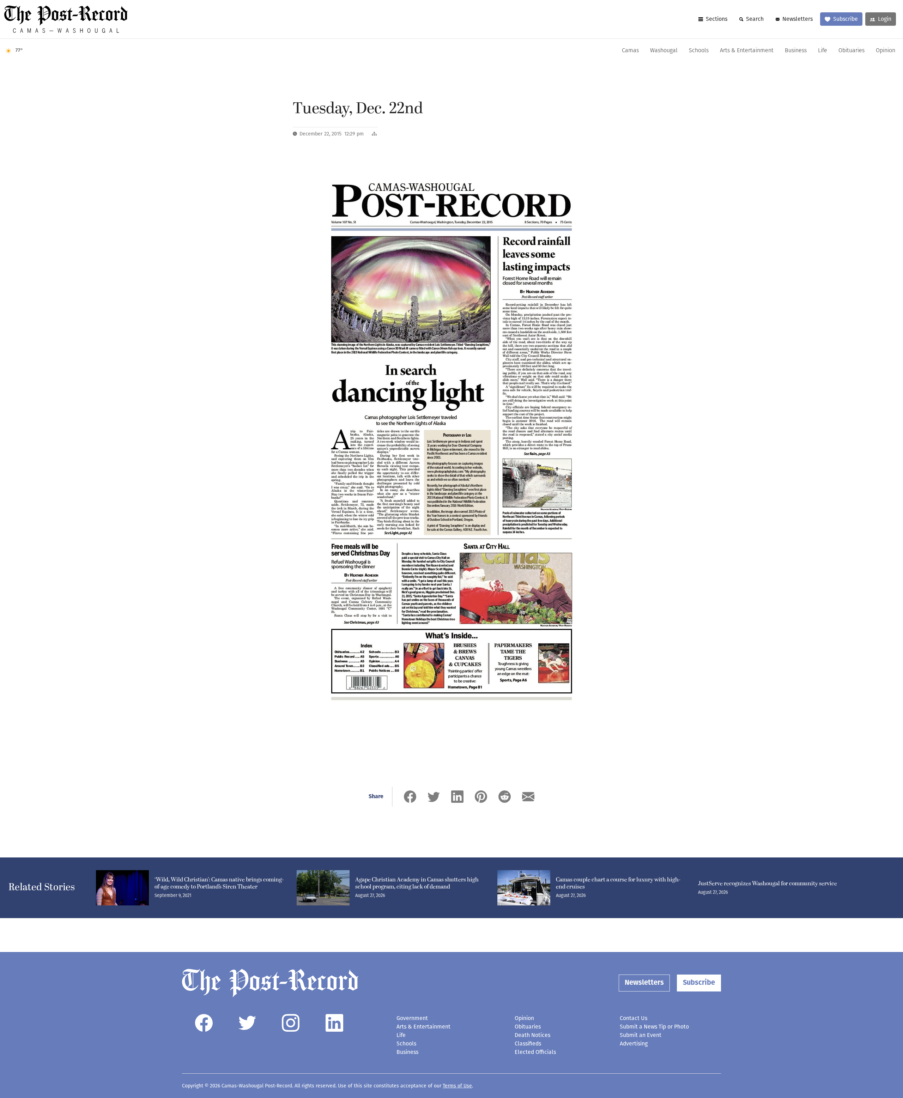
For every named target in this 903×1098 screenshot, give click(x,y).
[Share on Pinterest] (481, 796)
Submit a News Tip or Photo (654, 1026)
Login (884, 19)
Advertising (634, 1043)
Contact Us (633, 1018)
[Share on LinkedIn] (457, 796)
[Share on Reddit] (504, 796)
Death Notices (532, 1035)
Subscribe (845, 19)
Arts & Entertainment (747, 51)
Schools (699, 51)
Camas (630, 51)
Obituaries (851, 51)
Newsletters (797, 19)
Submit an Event (640, 1035)
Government (412, 1018)
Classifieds (528, 1043)
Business (796, 51)
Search (755, 19)
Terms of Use (457, 1086)
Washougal (664, 51)
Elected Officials (535, 1052)
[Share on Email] (528, 796)
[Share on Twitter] (434, 796)
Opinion (885, 51)
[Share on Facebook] (410, 796)
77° (19, 50)
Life (822, 51)
